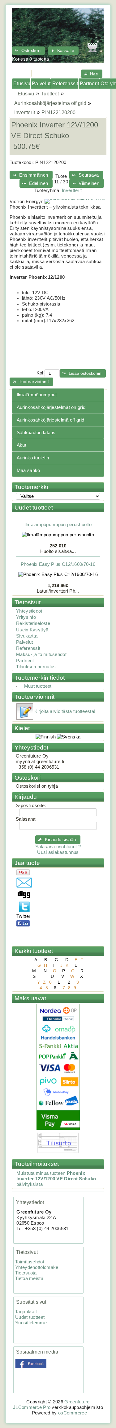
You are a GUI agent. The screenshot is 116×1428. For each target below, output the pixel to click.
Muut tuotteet (38, 686)
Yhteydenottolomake (36, 1267)
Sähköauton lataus (36, 432)
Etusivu (21, 83)
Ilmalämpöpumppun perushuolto (58, 521)
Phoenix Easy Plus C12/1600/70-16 (58, 561)
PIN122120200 (58, 112)
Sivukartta (26, 636)
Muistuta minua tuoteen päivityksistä (56, 1179)
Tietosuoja (26, 1272)
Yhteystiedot (29, 611)
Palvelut (41, 83)
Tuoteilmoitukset (37, 1164)
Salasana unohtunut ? (58, 846)
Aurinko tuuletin (33, 457)
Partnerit (89, 83)
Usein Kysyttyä (32, 629)
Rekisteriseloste (33, 623)
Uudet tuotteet (34, 507)
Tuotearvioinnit (34, 697)
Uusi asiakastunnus (58, 852)
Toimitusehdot (29, 1261)
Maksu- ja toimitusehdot (41, 654)
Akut (21, 445)
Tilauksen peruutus (36, 666)
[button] (28, 50)
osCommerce (72, 1412)
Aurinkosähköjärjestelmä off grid (50, 103)
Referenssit (65, 83)
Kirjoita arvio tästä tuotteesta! (64, 711)
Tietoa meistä (29, 1278)
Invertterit (24, 112)
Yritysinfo (26, 617)
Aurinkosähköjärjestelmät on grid (51, 407)
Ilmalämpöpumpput (37, 394)
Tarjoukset (26, 1311)
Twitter (23, 916)
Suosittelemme (31, 1322)
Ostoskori (28, 777)
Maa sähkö (28, 470)
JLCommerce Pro (31, 1407)
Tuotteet (50, 93)
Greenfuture (76, 1401)
